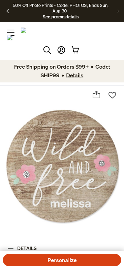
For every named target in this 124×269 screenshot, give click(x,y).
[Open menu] (10, 33)
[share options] (96, 94)
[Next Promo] (117, 11)
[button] (61, 50)
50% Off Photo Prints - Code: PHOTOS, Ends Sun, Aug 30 (60, 8)
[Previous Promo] (8, 11)
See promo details (61, 16)
